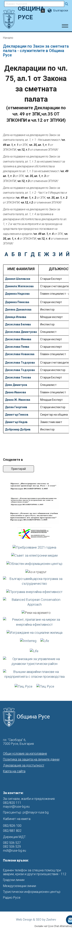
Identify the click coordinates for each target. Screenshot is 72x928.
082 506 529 (12, 846)
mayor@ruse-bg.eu (16, 806)
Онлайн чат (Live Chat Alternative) (53, 926)
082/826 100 (12, 826)
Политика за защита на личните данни (31, 759)
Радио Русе (11, 897)
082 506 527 (12, 843)
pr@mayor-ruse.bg (36, 812)
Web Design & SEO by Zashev (36, 919)
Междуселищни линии (19, 886)
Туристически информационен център (31, 892)
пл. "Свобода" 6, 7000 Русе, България (18, 742)
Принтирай (18, 468)
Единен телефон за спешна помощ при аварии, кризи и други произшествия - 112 (34, 872)
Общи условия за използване (25, 753)
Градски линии (13, 880)
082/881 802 (12, 831)
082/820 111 (12, 803)
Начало (8, 37)
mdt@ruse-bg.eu (14, 850)
